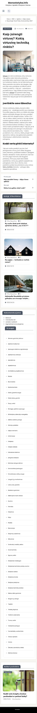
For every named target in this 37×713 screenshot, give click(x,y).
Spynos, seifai (12, 555)
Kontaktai (17, 709)
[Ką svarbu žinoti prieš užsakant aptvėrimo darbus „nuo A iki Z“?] (18, 211)
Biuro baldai (11, 382)
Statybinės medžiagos (14, 561)
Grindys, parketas (13, 425)
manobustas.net (10, 320)
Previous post (7, 176)
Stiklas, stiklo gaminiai (14, 593)
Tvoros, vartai (12, 620)
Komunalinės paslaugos (15, 468)
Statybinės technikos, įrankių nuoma (18, 566)
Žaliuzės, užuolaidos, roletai (16, 647)
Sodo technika (12, 550)
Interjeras (10, 441)
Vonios (10, 642)
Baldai (10, 376)
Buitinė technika (12, 387)
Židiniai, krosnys (12, 653)
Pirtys (9, 517)
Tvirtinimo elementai (14, 615)
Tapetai (10, 604)
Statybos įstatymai (13, 582)
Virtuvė (5, 76)
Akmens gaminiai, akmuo (15, 338)
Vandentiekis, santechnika (15, 631)
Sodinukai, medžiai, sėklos (15, 544)
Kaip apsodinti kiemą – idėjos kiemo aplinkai (16, 181)
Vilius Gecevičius (20, 28)
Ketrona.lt (8, 318)
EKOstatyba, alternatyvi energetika (18, 414)
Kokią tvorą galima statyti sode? (14, 188)
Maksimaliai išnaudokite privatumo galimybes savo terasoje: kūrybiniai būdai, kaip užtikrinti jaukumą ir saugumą (17, 297)
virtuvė (12, 93)
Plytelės (10, 523)
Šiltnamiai (11, 539)
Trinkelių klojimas (13, 609)
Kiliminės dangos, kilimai (15, 463)
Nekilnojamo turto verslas (15, 495)
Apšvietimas (11, 360)
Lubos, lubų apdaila (14, 485)
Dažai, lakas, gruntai (14, 398)
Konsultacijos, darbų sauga (16, 474)
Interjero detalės (12, 447)
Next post (6, 185)
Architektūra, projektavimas (16, 371)
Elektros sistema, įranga (15, 420)
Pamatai (10, 506)
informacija (11, 436)
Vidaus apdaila (12, 636)
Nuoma (10, 501)
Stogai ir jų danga (13, 599)
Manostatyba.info (18, 2)
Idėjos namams (7, 28)
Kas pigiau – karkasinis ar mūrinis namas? (17, 261)
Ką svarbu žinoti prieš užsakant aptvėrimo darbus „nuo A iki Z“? (16, 224)
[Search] (9, 11)
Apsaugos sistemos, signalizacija (18, 349)
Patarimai (11, 512)
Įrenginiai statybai (13, 458)
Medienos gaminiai (13, 490)
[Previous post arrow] (32, 179)
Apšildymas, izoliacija (14, 354)
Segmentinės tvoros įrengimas (14, 324)
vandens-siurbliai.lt (11, 322)
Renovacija (11, 528)
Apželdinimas (12, 365)
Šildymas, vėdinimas (14, 533)
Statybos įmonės (13, 577)
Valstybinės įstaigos (14, 626)
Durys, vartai (11, 403)
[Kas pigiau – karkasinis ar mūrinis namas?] (18, 247)
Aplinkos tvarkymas (13, 344)
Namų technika (8, 167)
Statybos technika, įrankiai (15, 588)
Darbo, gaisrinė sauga (14, 392)
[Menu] (3, 11)
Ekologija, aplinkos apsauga (16, 409)
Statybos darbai (13, 571)
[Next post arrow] (32, 188)
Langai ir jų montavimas (15, 479)
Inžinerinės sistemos (14, 452)
